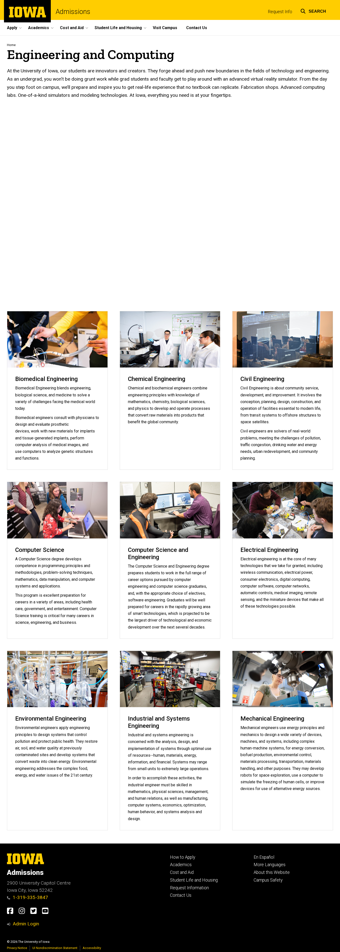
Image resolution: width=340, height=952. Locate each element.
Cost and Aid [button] (72, 27)
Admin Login (26, 924)
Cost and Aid (182, 872)
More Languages (269, 864)
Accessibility (92, 948)
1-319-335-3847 (30, 897)
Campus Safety (268, 880)
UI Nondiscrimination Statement (54, 948)
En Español (264, 857)
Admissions (73, 11)
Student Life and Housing (194, 880)
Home (11, 45)
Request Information (189, 887)
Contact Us (196, 27)
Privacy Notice (17, 948)
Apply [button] (12, 27)
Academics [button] (38, 27)
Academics (181, 864)
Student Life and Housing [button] (118, 27)
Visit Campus (165, 27)
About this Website (272, 872)
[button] (313, 10)
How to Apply (182, 857)
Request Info (280, 11)
